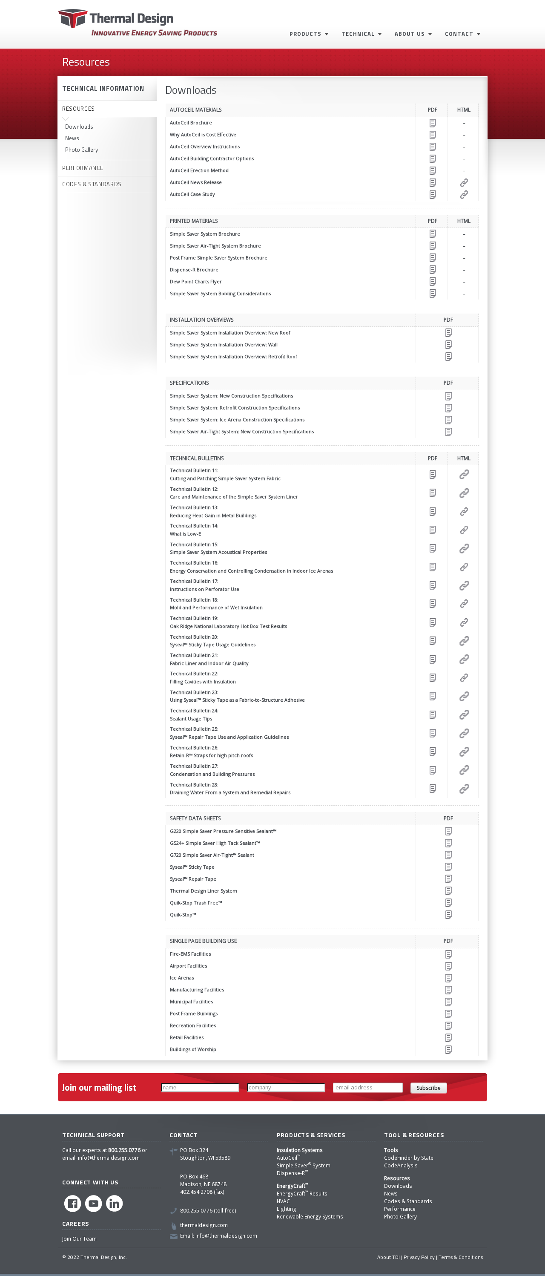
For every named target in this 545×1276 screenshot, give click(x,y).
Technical (358, 33)
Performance (400, 1209)
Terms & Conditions (461, 1257)
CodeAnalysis (401, 1165)
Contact (459, 33)
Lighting (286, 1209)
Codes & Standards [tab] (92, 184)
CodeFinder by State (408, 1157)
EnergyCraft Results (302, 1193)
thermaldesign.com (204, 1225)
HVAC (283, 1201)
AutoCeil (289, 1157)
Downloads (79, 126)
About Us (410, 33)
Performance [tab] (82, 168)
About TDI (388, 1257)
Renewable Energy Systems (310, 1216)
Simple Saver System (303, 1165)
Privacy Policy (419, 1257)
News (72, 138)
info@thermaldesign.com (109, 1157)
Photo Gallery (81, 149)
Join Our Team (79, 1238)
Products (305, 33)
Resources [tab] (78, 108)
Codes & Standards (408, 1201)
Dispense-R (292, 1173)
